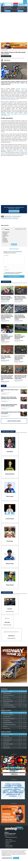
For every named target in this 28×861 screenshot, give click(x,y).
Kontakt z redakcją (8, 839)
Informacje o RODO (8, 846)
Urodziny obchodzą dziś (7, 592)
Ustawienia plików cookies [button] (7, 858)
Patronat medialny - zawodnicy (8, 431)
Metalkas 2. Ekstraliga (19, 340)
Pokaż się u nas (8, 842)
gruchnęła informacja (20, 88)
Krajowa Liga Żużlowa (6, 56)
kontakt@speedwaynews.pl (11, 837)
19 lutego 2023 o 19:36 (20, 229)
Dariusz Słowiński (16, 216)
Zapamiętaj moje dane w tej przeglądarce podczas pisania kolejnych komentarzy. (13, 273)
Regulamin (7, 844)
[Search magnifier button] (11, 4)
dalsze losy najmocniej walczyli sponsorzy (9, 99)
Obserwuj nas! (15, 211)
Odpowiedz (14, 244)
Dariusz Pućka (8, 216)
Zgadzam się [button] (16, 858)
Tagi (2, 216)
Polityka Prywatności (9, 845)
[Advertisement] (14, 28)
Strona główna (4, 50)
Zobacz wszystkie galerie (14, 421)
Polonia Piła (15, 218)
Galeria (3, 385)
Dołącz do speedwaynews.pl (10, 841)
